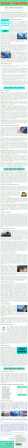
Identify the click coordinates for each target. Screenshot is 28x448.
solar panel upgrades (15, 403)
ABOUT (20, 5)
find (3, 373)
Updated (11, 441)
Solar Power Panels (12, 428)
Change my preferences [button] (19, 445)
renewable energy (5, 142)
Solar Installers (21, 424)
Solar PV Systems (7, 427)
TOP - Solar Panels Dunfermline (6, 434)
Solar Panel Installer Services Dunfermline (12, 384)
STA (23, 159)
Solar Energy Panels (7, 430)
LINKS (17, 5)
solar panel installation (18, 340)
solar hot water (16, 405)
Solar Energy (6, 426)
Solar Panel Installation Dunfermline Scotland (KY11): (11, 12)
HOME (15, 5)
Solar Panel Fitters (4, 424)
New (9, 441)
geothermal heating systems (14, 188)
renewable (25, 59)
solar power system (23, 283)
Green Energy (22, 429)
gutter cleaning (15, 404)
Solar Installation (7, 431)
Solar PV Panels (15, 430)
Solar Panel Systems (19, 425)
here (5, 382)
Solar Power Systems (15, 429)
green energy (3, 407)
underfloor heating (17, 406)
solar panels (21, 41)
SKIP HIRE (13, 408)
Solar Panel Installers (10, 425)
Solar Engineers (22, 427)
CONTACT (22, 5)
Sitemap (1, 441)
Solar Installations (20, 428)
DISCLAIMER (25, 5)
